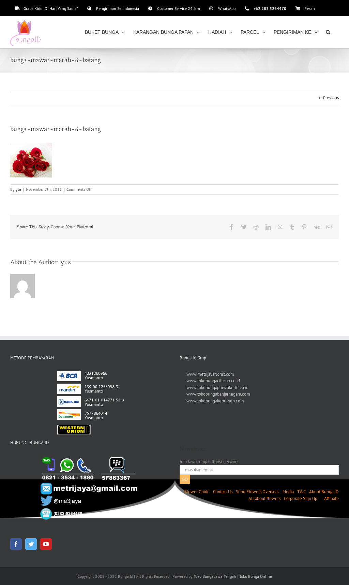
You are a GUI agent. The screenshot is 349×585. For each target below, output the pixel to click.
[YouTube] (46, 544)
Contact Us (222, 492)
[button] (328, 32)
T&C (301, 492)
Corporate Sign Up (300, 498)
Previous (331, 98)
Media (288, 492)
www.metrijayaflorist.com (210, 374)
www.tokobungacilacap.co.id (213, 381)
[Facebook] (16, 544)
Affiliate (331, 498)
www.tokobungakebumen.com (215, 401)
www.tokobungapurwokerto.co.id (217, 387)
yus (18, 189)
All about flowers (264, 498)
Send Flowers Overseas (257, 492)
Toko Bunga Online (255, 576)
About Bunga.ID (324, 492)
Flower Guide (197, 492)
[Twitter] (31, 544)
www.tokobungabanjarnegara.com (218, 394)
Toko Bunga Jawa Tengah (215, 576)
